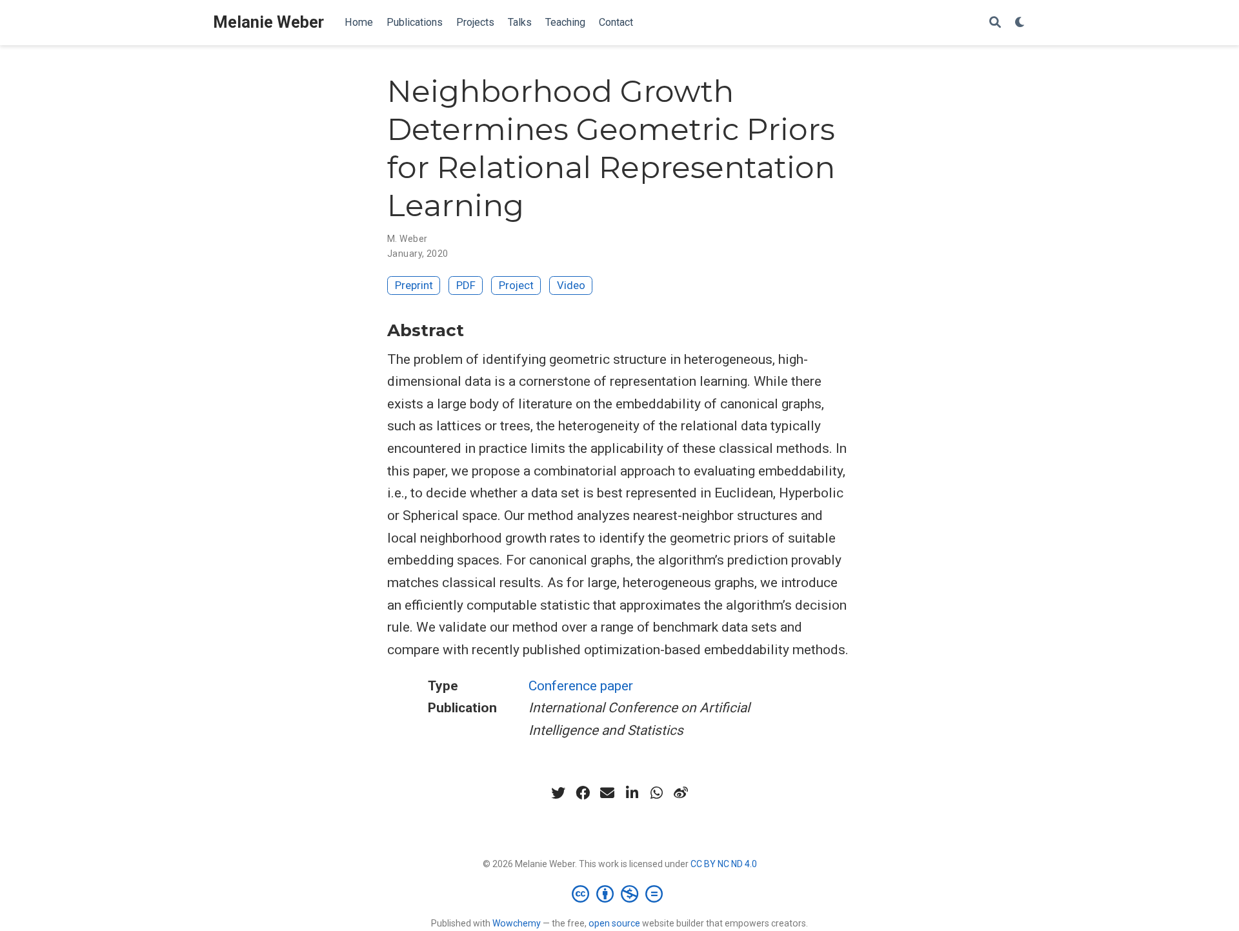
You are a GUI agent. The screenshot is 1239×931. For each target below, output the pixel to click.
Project (516, 285)
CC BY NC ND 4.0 (723, 864)
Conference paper (581, 686)
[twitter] (558, 793)
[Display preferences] (1020, 22)
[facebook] (582, 793)
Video (571, 285)
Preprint (414, 285)
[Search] (995, 22)
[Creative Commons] (620, 893)
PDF (466, 285)
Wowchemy (516, 923)
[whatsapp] (656, 793)
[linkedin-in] (631, 793)
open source (614, 923)
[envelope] (607, 793)
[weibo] (680, 793)
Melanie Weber (268, 22)
